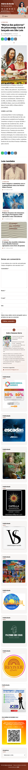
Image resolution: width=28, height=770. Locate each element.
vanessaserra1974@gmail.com (12, 369)
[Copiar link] (15, 39)
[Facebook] (2, 9)
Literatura (4, 22)
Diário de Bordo (7, 3)
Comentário (5, 268)
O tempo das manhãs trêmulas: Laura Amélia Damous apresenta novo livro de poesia (13, 244)
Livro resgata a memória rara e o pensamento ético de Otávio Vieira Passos (13, 185)
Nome (3, 290)
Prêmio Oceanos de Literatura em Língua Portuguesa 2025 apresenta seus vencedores (13, 214)
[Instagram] (5, 9)
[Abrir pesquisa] (25, 16)
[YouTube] (7, 9)
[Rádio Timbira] (15, 9)
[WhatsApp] (2, 39)
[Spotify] (12, 9)
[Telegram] (12, 39)
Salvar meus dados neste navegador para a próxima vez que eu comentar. (14, 316)
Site (2, 305)
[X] (9, 39)
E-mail (3, 298)
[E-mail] (10, 9)
